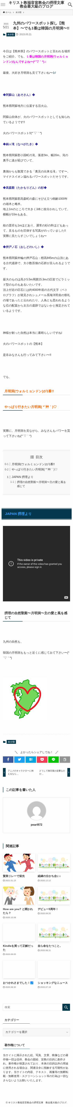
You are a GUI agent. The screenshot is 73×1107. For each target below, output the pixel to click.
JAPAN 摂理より (22, 477)
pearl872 (36, 824)
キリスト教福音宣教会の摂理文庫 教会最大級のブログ (37, 4)
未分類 (10, 34)
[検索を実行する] (66, 1007)
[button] (70, 4)
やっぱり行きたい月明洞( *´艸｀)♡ (34, 469)
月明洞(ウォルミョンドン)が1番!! (33, 464)
